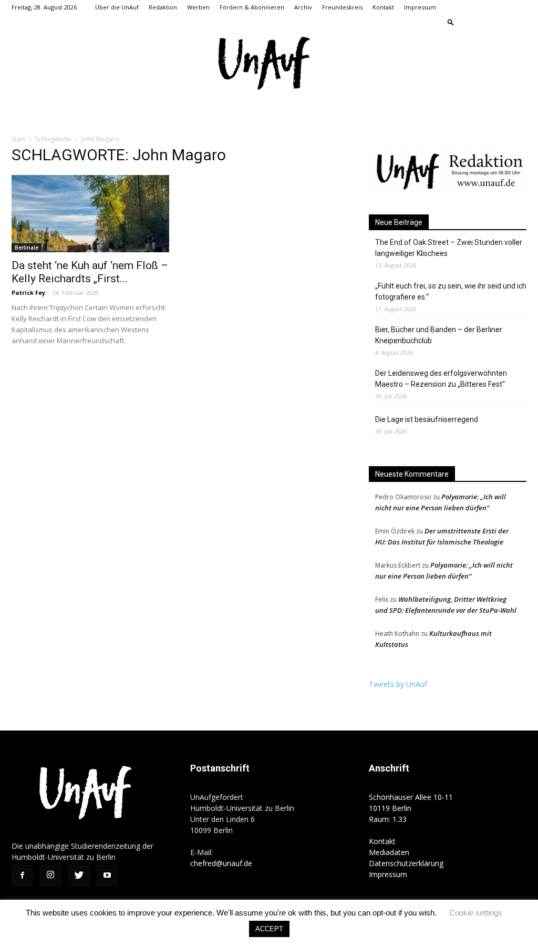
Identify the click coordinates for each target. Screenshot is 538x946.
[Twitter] (501, 22)
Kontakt (383, 7)
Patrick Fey (28, 292)
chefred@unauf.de (221, 863)
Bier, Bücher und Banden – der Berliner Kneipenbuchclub (438, 335)
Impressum (420, 7)
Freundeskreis (342, 7)
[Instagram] (484, 22)
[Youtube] (518, 22)
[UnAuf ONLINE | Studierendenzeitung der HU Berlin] (269, 64)
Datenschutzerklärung (406, 863)
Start (18, 139)
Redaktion (163, 7)
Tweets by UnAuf (398, 684)
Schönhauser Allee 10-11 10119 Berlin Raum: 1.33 (411, 808)
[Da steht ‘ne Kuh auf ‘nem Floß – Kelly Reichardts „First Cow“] (90, 213)
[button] (451, 22)
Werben (198, 7)
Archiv (303, 7)
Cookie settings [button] (475, 912)
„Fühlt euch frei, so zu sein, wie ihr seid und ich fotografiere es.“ (450, 291)
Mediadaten (389, 852)
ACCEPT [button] (269, 929)
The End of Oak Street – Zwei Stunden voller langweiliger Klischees (448, 248)
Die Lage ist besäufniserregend (426, 419)
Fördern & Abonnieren (252, 7)
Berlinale (26, 247)
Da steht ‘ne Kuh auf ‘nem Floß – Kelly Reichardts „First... (90, 272)
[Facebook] (466, 22)
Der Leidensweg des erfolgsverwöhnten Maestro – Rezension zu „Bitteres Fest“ (441, 378)
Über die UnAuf (117, 7)
